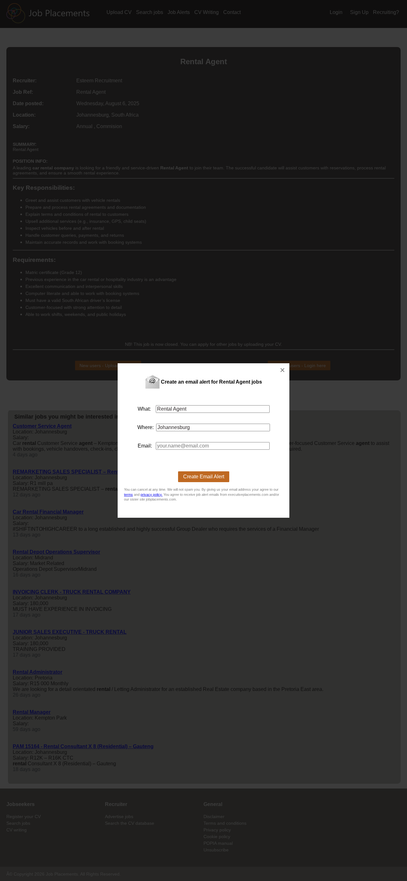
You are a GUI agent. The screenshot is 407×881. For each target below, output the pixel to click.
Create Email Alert (203, 476)
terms (128, 494)
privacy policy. (151, 494)
